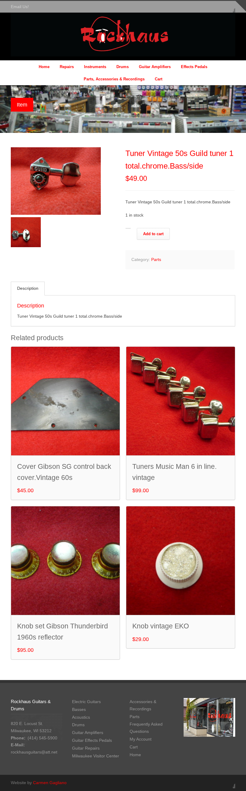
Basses (79, 709)
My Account (141, 739)
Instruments (95, 66)
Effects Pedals (194, 66)
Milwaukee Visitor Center (95, 756)
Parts (156, 259)
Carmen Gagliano (50, 782)
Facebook (229, 7)
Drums (122, 66)
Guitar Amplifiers (155, 66)
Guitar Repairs (86, 748)
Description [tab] (27, 288)
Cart (158, 79)
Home (44, 66)
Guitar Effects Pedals (92, 740)
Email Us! (20, 6)
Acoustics (81, 717)
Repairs (67, 66)
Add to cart (153, 234)
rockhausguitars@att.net (34, 752)
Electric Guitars (86, 701)
